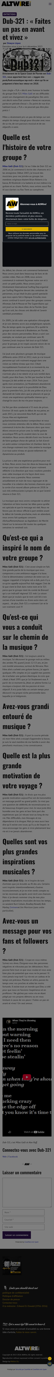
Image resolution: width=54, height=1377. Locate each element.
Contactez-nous (10, 1302)
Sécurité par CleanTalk (23, 1369)
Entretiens (10, 14)
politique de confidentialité (16, 1292)
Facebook (13, 1156)
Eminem (14, 907)
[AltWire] (16, 3)
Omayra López (14, 43)
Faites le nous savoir (26, 1332)
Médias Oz (14, 1361)
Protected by (27, 1242)
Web (5, 1156)
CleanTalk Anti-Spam (31, 1242)
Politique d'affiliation (13, 1296)
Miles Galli (27, 93)
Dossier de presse (11, 1299)
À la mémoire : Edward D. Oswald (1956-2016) (25, 1306)
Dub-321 (18, 166)
